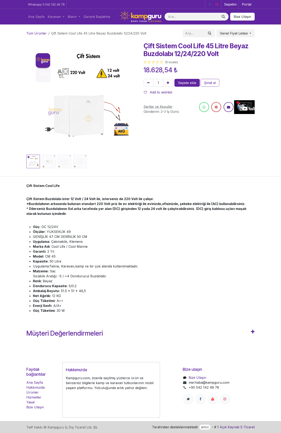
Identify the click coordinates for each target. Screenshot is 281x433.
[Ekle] (168, 83)
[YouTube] (213, 399)
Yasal (30, 402)
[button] (31, 97)
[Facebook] (209, 4)
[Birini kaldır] (148, 83)
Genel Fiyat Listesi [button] (234, 33)
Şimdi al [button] (210, 83)
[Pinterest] (216, 107)
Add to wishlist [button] (160, 92)
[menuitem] (36, 17)
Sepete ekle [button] (187, 83)
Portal (246, 4)
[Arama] (223, 17)
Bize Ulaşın (242, 17)
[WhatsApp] (204, 107)
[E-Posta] (228, 107)
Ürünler (32, 392)
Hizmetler (33, 397)
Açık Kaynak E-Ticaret (237, 427)
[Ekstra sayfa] (188, 399)
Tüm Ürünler (36, 33)
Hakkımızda (35, 387)
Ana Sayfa (34, 382)
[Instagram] (217, 4)
